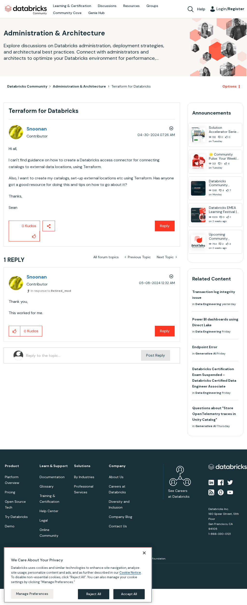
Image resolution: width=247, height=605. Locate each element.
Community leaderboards (100, 293)
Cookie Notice (130, 573)
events (99, 299)
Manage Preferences (32, 594)
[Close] (144, 553)
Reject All (93, 594)
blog (113, 310)
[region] (78, 575)
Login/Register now (99, 327)
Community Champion (165, 293)
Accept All (129, 594)
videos (127, 310)
